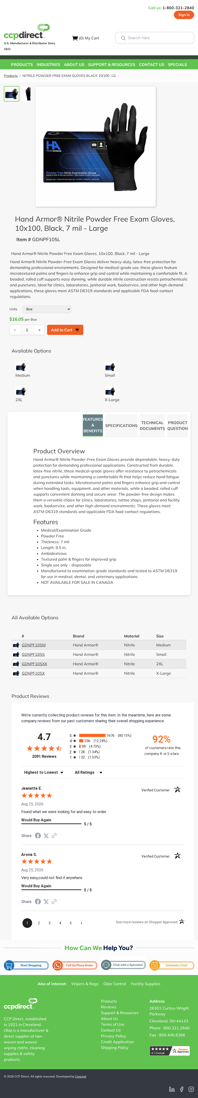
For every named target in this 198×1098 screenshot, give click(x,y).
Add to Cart (61, 329)
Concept (80, 1076)
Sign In (184, 15)
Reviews (108, 1006)
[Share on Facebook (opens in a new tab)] (38, 836)
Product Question (177, 425)
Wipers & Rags (85, 983)
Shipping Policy (114, 1047)
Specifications (121, 425)
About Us (109, 1018)
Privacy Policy (113, 1035)
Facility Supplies (145, 983)
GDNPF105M (34, 645)
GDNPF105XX (34, 663)
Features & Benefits (93, 425)
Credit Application (117, 1041)
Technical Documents (152, 425)
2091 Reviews (49, 756)
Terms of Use (112, 1024)
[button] (22, 64)
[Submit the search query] (123, 37)
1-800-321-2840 (178, 7)
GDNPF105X (33, 673)
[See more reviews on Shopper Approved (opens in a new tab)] (54, 836)
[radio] (103, 735)
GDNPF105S (33, 654)
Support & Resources (120, 1012)
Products (11, 75)
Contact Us (111, 1030)
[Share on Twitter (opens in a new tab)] (46, 835)
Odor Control (114, 983)
